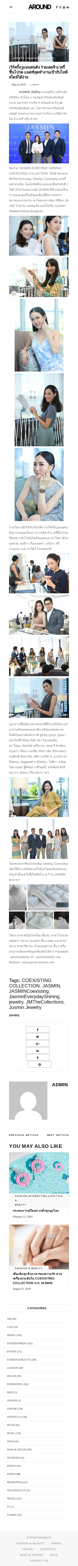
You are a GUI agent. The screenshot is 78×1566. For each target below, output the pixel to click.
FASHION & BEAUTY (40, 58)
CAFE (10, 1327)
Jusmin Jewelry (25, 1007)
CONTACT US (39, 1560)
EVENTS (19, 58)
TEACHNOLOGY (16, 1490)
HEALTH (11, 1376)
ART (9, 1319)
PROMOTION (14, 1482)
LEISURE (12, 1408)
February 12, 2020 (23, 1216)
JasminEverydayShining (34, 996)
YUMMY (12, 1515)
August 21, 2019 (22, 1288)
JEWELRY (12, 1400)
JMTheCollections (45, 1002)
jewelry (16, 1002)
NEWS (10, 1441)
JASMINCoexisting (29, 991)
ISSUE (10, 1392)
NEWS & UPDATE (16, 1449)
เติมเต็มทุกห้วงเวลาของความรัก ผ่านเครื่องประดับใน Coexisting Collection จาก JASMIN (37, 1278)
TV (8, 1506)
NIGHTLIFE (13, 1457)
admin (35, 84)
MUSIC (11, 1433)
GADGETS (12, 1368)
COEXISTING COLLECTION (30, 983)
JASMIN (51, 985)
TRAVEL (11, 1498)
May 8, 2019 (19, 84)
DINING (11, 1335)
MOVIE (11, 1425)
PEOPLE (11, 1466)
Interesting (37, 1196)
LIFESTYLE (20, 62)
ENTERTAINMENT (17, 1343)
